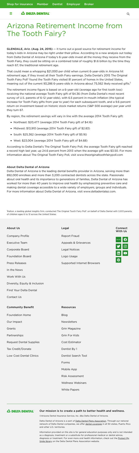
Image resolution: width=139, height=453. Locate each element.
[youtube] (125, 253)
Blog (64, 315)
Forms (65, 362)
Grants (11, 328)
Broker (89, 4)
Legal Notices (70, 249)
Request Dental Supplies (23, 342)
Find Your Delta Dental (22, 290)
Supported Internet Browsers (80, 263)
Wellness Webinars (73, 382)
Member (42, 4)
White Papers (70, 389)
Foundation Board (19, 256)
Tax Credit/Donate (19, 349)
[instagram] (125, 246)
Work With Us (16, 276)
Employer (73, 4)
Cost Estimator (71, 342)
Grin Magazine (71, 328)
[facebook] (125, 239)
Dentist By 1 (69, 349)
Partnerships (15, 335)
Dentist (57, 4)
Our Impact (14, 321)
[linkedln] (118, 253)
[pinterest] (118, 260)
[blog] (118, 239)
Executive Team (17, 242)
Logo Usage (69, 256)
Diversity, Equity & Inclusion (25, 283)
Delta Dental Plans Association (90, 421)
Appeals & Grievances (76, 242)
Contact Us (14, 297)
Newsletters (69, 321)
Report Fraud (70, 236)
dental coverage (93, 424)
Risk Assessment (72, 376)
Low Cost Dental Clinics (22, 355)
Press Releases (16, 263)
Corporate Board (18, 249)
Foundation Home (19, 315)
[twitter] (118, 246)
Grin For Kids (70, 335)
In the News (15, 269)
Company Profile (18, 236)
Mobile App (69, 369)
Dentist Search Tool (74, 355)
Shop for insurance (20, 4)
